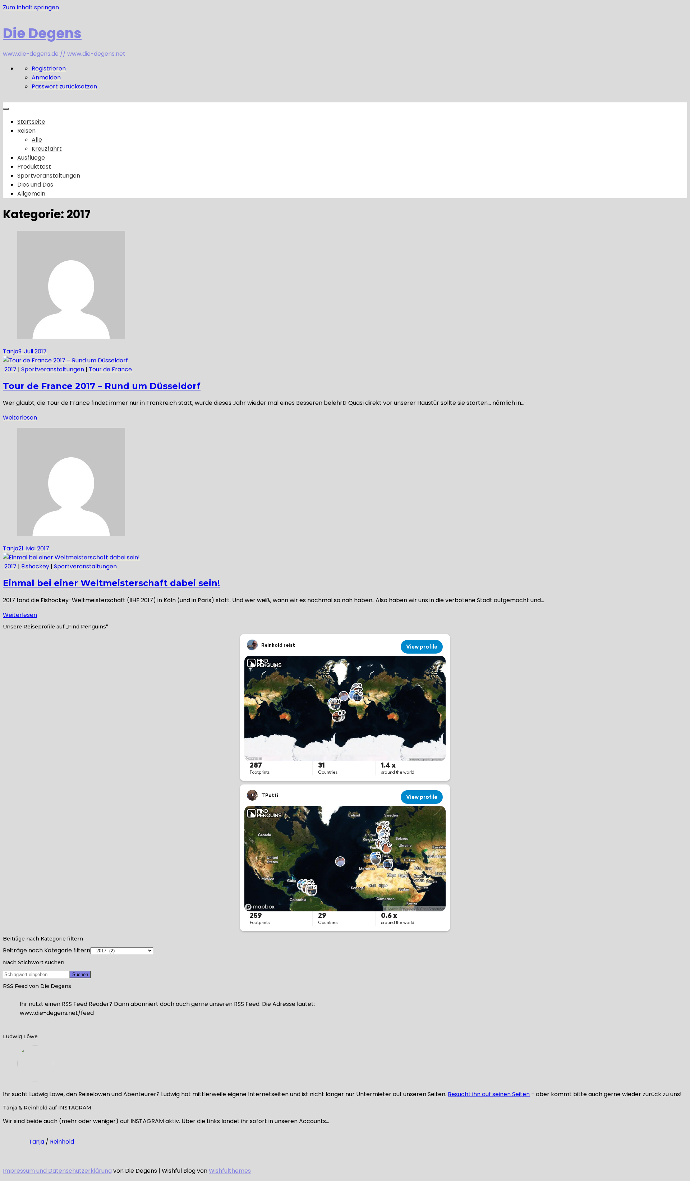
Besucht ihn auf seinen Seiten (489, 1094)
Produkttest (34, 166)
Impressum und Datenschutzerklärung (57, 1171)
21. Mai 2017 (33, 548)
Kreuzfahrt (47, 149)
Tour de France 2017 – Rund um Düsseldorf (102, 386)
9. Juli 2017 (32, 351)
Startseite (31, 122)
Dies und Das (35, 184)
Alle (37, 140)
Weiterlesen (20, 417)
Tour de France (110, 369)
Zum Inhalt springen (31, 7)
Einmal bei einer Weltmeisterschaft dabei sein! (111, 583)
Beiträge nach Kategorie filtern (46, 950)
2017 (10, 369)
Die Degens (42, 33)
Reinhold (62, 1141)
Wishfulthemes (230, 1171)
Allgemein (31, 193)
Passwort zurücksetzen (64, 86)
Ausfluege (31, 158)
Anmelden (46, 77)
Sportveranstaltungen (48, 175)
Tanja (10, 351)
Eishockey (35, 566)
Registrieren (49, 68)
